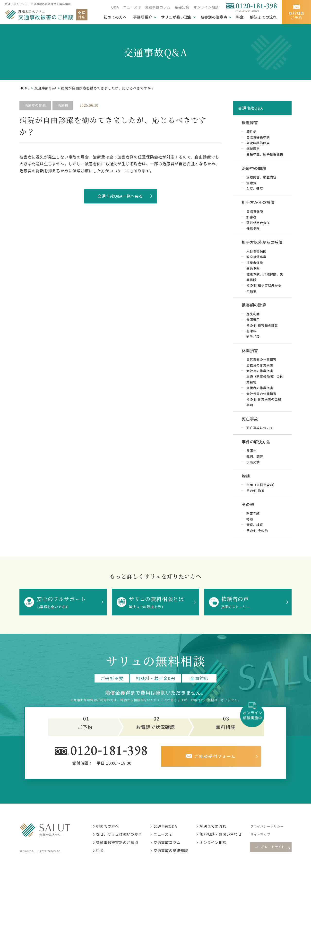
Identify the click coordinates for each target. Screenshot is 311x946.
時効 (249, 519)
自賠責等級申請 (258, 137)
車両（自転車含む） (261, 484)
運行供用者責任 (258, 222)
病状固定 (253, 148)
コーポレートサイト (270, 846)
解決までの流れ (263, 17)
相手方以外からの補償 (262, 242)
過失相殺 (253, 336)
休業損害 (250, 350)
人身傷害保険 (256, 251)
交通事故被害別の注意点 (117, 842)
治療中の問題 (35, 105)
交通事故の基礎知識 (171, 850)
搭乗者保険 (254, 262)
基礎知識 (182, 7)
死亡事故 (250, 419)
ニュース (130, 7)
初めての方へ (107, 826)
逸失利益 (253, 314)
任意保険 (253, 228)
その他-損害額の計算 (262, 325)
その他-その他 (257, 530)
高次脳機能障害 (258, 142)
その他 (248, 504)
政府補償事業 (256, 256)
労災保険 (253, 268)
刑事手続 (253, 513)
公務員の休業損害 (259, 365)
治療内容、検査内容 (261, 177)
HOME (24, 88)
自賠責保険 (254, 211)
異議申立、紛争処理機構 (264, 154)
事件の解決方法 (256, 442)
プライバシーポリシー (267, 826)
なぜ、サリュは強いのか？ (119, 834)
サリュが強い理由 (176, 17)
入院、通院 (254, 188)
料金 (240, 17)
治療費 (63, 105)
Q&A (115, 7)
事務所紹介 (142, 17)
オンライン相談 (206, 7)
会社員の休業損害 (259, 370)
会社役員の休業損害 (261, 393)
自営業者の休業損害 (261, 359)
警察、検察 (254, 524)
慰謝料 (251, 331)
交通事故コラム (158, 7)
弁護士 (251, 450)
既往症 (251, 131)
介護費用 (253, 319)
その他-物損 (255, 490)
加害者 (251, 217)
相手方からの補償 (258, 202)
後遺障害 (250, 122)
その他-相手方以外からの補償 (263, 288)
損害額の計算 (254, 305)
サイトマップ (260, 834)
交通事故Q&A (46, 88)
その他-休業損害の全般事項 (263, 402)
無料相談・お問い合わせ (220, 834)
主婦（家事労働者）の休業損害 (264, 379)
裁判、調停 (254, 456)
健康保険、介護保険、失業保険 (264, 277)
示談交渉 (253, 462)
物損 (246, 476)
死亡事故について (259, 427)
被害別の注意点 (213, 17)
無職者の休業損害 (259, 387)
